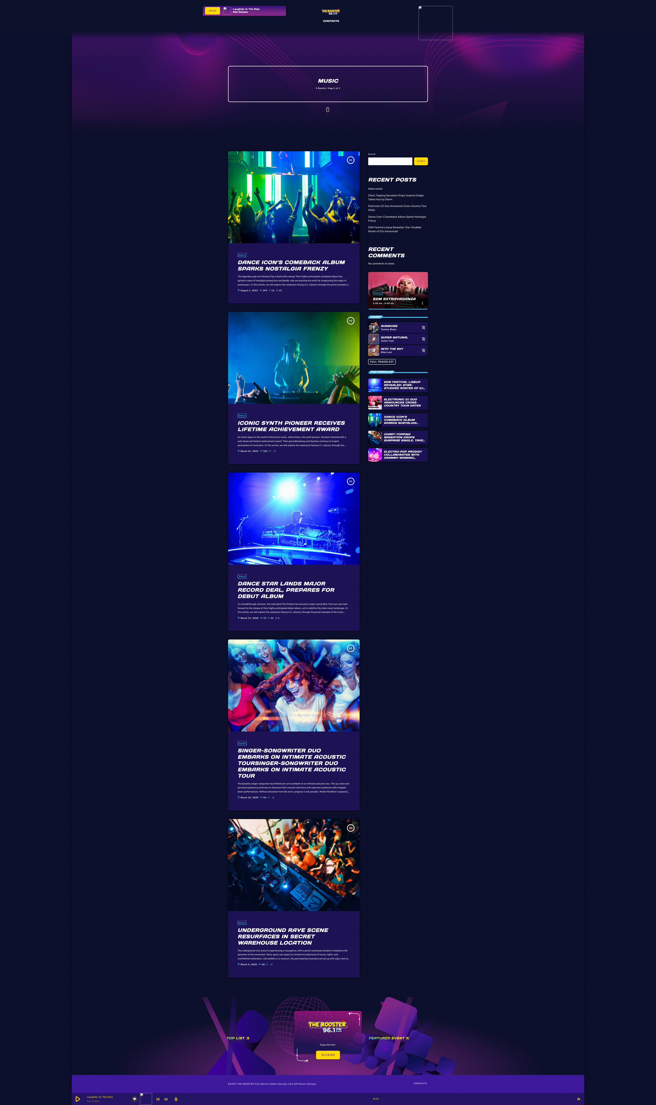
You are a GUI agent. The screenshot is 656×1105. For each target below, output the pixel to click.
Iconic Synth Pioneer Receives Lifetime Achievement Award (291, 426)
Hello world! (375, 189)
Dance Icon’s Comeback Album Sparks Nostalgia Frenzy (291, 265)
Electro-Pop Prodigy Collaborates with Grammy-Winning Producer (403, 456)
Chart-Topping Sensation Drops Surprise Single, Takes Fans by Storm (396, 197)
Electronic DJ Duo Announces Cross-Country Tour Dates (397, 208)
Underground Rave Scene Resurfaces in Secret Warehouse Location (283, 936)
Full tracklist (382, 362)
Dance (377, 293)
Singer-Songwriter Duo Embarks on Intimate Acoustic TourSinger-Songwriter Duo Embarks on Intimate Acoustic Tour (292, 763)
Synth (242, 743)
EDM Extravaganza (394, 299)
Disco (242, 255)
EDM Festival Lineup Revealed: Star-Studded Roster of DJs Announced (394, 229)
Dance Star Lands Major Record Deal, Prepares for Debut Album (286, 590)
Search (371, 154)
